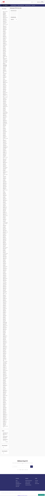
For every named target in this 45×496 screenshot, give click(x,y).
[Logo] (3, 2)
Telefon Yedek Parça (13, 5)
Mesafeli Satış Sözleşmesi (28, 480)
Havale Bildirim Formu (18, 483)
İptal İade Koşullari (27, 483)
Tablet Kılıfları (33, 5)
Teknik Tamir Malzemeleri (20, 5)
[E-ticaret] (22, 495)
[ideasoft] (19, 495)
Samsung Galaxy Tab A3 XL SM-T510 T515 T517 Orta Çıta (13, 17)
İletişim (17, 480)
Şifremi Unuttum (37, 483)
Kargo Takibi (17, 486)
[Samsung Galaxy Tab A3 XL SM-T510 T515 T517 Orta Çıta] (14, 13)
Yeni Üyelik (36, 480)
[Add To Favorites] (16, 19)
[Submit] (31, 466)
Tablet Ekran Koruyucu (28, 5)
